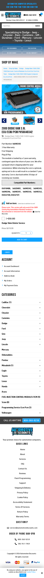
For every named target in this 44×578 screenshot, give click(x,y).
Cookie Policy (31, 572)
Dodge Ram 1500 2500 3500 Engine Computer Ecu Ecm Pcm (18, 137)
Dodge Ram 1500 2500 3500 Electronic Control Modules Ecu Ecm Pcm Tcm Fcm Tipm (22, 71)
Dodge (21, 68)
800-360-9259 (30, 15)
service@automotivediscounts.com (23, 528)
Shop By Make (13, 68)
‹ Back (7, 252)
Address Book (9, 276)
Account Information (12, 271)
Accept (23, 575)
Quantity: (16, 233)
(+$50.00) (10, 218)
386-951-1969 (24, 544)
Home (5, 68)
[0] (39, 15)
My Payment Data (11, 285)
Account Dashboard (11, 266)
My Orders (8, 281)
